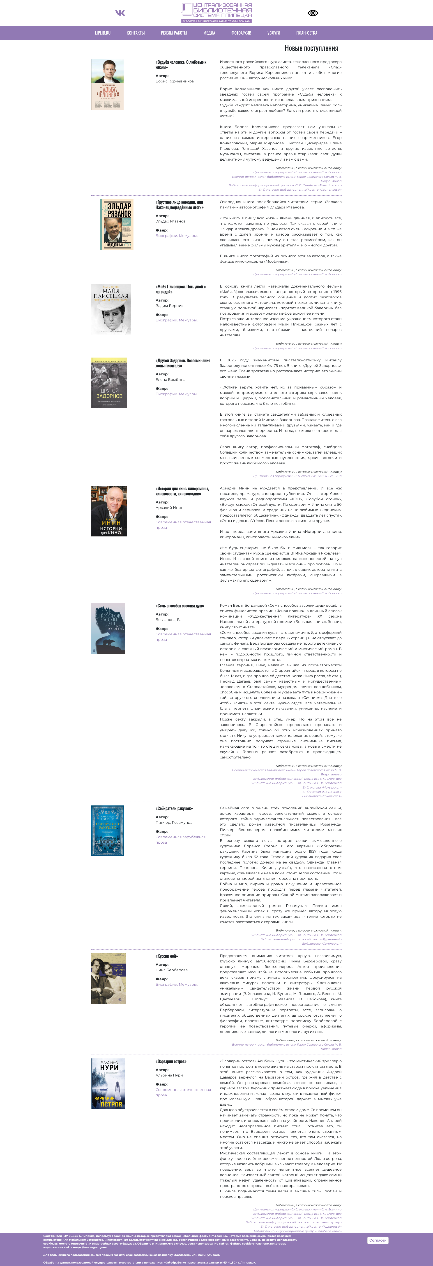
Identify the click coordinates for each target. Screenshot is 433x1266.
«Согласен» (181, 1255)
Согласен (378, 1240)
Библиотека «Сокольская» (322, 796)
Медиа (209, 32)
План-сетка (306, 32)
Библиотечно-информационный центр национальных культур (294, 1222)
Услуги (273, 32)
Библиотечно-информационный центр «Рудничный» (301, 939)
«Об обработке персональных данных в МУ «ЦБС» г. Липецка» (209, 1262)
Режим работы (174, 32)
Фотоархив (241, 32)
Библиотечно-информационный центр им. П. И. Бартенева (296, 783)
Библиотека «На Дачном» (322, 791)
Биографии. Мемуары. (177, 236)
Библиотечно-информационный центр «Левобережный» (298, 1231)
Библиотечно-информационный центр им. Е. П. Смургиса (297, 778)
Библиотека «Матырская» (322, 787)
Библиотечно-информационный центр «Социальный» (300, 189)
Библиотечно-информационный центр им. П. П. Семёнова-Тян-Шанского (285, 185)
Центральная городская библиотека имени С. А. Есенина (297, 172)
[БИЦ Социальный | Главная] (216, 13)
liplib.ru (103, 32)
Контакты (136, 32)
